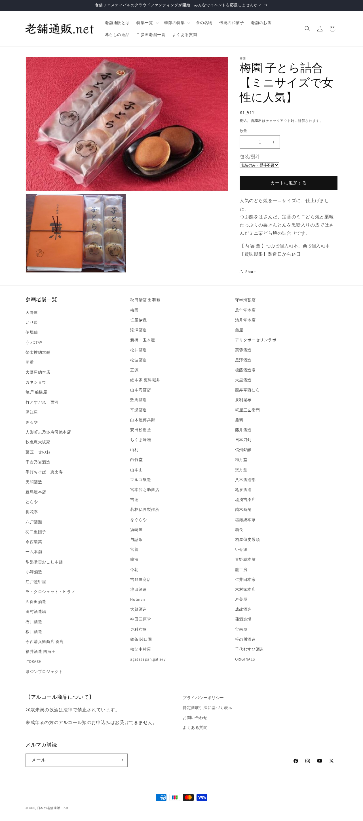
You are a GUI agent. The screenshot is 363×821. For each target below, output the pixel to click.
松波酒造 (138, 360)
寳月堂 (241, 469)
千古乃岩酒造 (38, 462)
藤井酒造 (243, 429)
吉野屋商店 (140, 579)
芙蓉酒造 (243, 349)
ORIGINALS (245, 659)
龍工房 (241, 569)
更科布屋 (138, 629)
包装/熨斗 (250, 157)
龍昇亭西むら (247, 389)
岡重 (30, 362)
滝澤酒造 (138, 330)
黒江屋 (32, 412)
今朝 (134, 569)
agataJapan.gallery (147, 659)
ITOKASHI (34, 661)
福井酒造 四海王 (41, 651)
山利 (134, 449)
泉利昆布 (243, 399)
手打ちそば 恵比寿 (44, 472)
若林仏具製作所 (144, 509)
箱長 (239, 529)
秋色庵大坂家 (38, 442)
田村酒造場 (36, 611)
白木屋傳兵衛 (142, 419)
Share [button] (250, 271)
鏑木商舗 (243, 509)
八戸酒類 (34, 521)
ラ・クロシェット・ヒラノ (50, 591)
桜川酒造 (34, 631)
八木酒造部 (245, 479)
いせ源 (241, 549)
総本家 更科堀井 (145, 379)
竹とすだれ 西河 (42, 402)
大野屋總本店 (38, 372)
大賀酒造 (138, 609)
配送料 (256, 121)
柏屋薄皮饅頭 (247, 539)
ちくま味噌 (140, 439)
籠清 (134, 559)
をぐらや (138, 519)
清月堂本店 (245, 320)
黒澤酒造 (243, 360)
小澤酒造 (34, 571)
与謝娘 (136, 539)
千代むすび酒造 (249, 649)
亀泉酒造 (243, 489)
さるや (32, 422)
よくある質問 (195, 727)
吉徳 (134, 499)
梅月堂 (241, 459)
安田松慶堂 (140, 429)
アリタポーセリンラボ (256, 339)
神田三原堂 (140, 619)
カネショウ (36, 382)
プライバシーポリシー (203, 697)
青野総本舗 (245, 559)
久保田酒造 (36, 601)
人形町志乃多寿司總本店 (48, 432)
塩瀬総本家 (245, 519)
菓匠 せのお (38, 451)
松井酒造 (138, 349)
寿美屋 (241, 599)
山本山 (136, 469)
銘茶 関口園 (141, 639)
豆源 (134, 370)
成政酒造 (243, 609)
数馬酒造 (138, 399)
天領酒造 (34, 481)
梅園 (134, 310)
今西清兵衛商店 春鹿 (45, 641)
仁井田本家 (245, 579)
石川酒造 (34, 621)
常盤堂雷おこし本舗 (44, 561)
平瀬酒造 (138, 409)
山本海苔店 (140, 389)
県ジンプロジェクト (44, 671)
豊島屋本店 (36, 491)
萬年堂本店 (245, 310)
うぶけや (34, 342)
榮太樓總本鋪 (38, 352)
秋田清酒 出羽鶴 (145, 299)
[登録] (121, 760)
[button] (147, 23)
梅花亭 (32, 512)
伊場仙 (32, 332)
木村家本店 (245, 589)
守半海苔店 (245, 299)
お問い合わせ (195, 717)
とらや (32, 501)
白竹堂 (136, 459)
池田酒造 (138, 589)
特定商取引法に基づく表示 (207, 707)
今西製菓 (34, 541)
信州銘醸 (243, 449)
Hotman (137, 599)
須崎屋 (136, 529)
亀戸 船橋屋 (36, 392)
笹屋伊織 (138, 320)
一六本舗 (34, 551)
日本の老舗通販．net (53, 808)
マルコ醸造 (140, 479)
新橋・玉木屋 (142, 339)
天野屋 (32, 312)
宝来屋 (241, 629)
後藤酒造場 (245, 370)
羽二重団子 (36, 531)
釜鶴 (239, 419)
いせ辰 (32, 322)
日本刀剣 (243, 439)
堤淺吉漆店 (245, 499)
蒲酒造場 (243, 619)
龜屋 (239, 330)
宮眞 (134, 549)
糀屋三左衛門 (247, 409)
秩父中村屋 (140, 649)
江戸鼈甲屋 (36, 581)
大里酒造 (243, 379)
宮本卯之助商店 (144, 489)
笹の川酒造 (245, 639)
